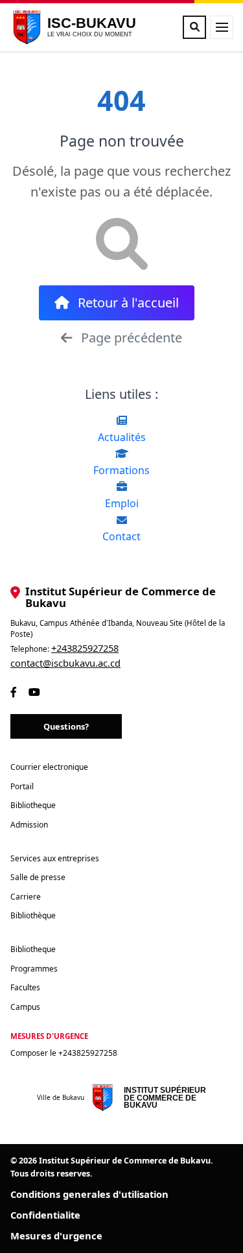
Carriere (25, 896)
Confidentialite (45, 1214)
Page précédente (130, 337)
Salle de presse (37, 877)
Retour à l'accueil (127, 302)
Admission (29, 824)
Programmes (34, 968)
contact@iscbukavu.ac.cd (65, 662)
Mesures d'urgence (56, 1235)
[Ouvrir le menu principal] (221, 27)
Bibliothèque (33, 915)
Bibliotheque (33, 805)
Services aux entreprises (54, 858)
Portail (22, 786)
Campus (25, 1006)
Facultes (25, 987)
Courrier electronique (49, 766)
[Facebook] (13, 692)
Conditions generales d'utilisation (89, 1193)
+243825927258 (85, 647)
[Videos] (34, 692)
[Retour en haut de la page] (211, 1234)
